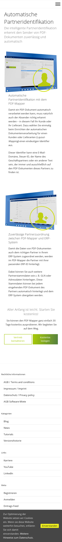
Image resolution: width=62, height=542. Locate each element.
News (7, 427)
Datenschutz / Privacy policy (19, 395)
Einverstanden (49, 525)
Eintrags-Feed (11, 506)
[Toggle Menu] (57, 4)
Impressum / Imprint (15, 388)
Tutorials (8, 434)
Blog (6, 421)
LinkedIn (8, 473)
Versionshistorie (12, 440)
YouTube (8, 466)
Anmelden (9, 499)
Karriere (8, 460)
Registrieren (10, 493)
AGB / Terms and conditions (19, 382)
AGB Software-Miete (15, 401)
